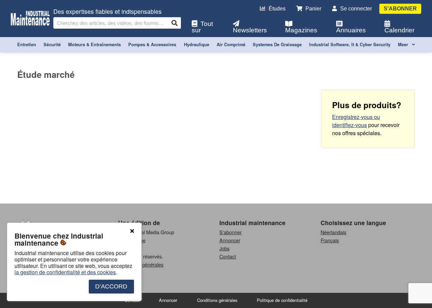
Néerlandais (333, 232)
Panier (313, 8)
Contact (227, 256)
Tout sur (202, 27)
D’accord (111, 286)
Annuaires (351, 30)
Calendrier (399, 30)
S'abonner (400, 8)
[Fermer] (132, 231)
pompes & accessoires (152, 44)
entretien (26, 44)
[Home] (30, 18)
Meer (403, 44)
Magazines (301, 30)
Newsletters (250, 30)
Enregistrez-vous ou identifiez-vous (356, 121)
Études (277, 8)
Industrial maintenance (252, 222)
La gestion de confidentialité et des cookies (65, 272)
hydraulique (196, 44)
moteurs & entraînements (94, 44)
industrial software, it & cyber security (349, 44)
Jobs (224, 248)
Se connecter (356, 8)
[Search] (174, 23)
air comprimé (231, 44)
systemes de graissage (277, 44)
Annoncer (229, 240)
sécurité (52, 44)
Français (330, 240)
